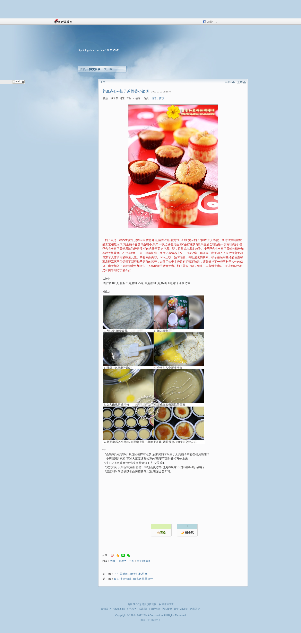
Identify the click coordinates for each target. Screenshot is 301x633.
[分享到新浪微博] (112, 555)
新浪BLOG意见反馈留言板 (142, 604)
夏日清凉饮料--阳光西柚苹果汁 (133, 579)
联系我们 (143, 608)
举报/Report (143, 560)
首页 (83, 69)
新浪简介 (106, 608)
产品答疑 (195, 608)
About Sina (119, 608)
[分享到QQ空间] (117, 555)
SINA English (181, 608)
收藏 (112, 560)
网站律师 (167, 608)
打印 (131, 560)
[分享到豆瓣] (123, 555)
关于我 (108, 69)
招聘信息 (155, 608)
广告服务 (132, 608)
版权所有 (156, 619)
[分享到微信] (128, 555)
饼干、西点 (158, 98)
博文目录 (95, 69)
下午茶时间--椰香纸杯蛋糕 (130, 574)
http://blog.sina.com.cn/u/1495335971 (99, 50)
